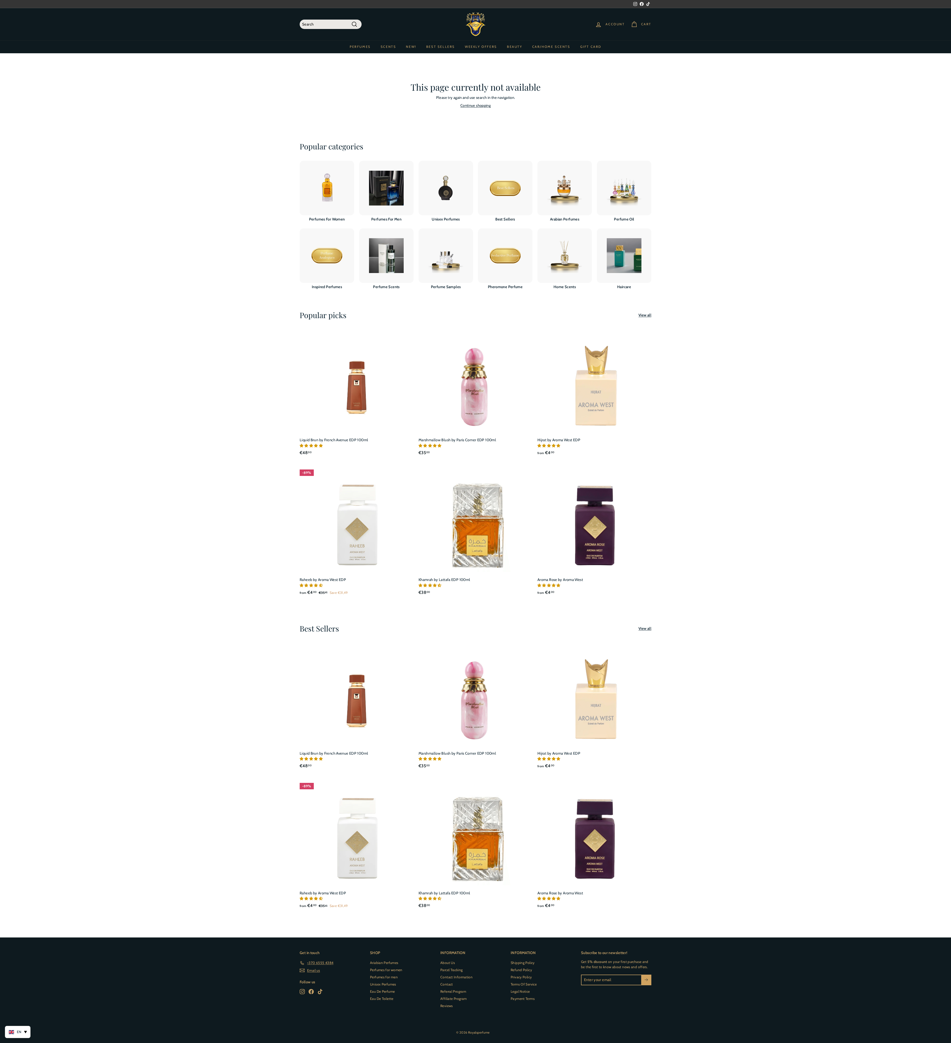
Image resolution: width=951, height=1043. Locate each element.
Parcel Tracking (451, 970)
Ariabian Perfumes (384, 963)
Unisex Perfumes (383, 984)
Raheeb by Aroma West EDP (323, 579)
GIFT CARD (590, 47)
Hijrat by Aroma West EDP (558, 440)
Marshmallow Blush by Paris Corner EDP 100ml (457, 440)
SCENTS (388, 47)
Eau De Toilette (382, 998)
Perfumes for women (386, 970)
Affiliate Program (453, 998)
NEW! (411, 47)
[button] (311, 445)
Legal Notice (520, 991)
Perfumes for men (384, 977)
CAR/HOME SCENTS (551, 47)
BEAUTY (514, 47)
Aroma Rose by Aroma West (560, 579)
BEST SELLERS (440, 47)
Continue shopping (475, 105)
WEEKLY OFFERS (481, 47)
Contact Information (456, 977)
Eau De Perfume (382, 991)
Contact (446, 984)
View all (644, 315)
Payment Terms (523, 998)
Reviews (446, 1006)
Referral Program (453, 991)
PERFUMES (360, 47)
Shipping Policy (523, 963)
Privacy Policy (521, 977)
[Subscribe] (646, 980)
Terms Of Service (524, 984)
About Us (447, 963)
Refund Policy (521, 970)
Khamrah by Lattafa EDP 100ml (444, 579)
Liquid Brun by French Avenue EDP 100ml (334, 440)
